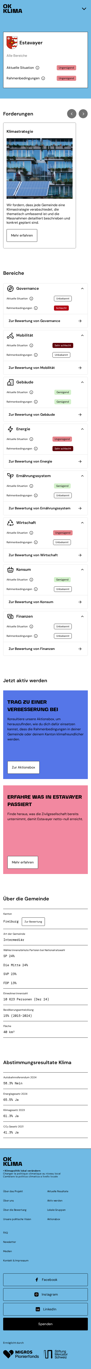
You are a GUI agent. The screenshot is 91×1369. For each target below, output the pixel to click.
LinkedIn (50, 1309)
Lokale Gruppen (56, 1210)
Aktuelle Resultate (57, 1191)
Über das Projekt (13, 1191)
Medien (7, 1251)
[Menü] (84, 8)
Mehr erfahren (22, 235)
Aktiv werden (54, 1200)
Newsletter (9, 1242)
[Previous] (71, 113)
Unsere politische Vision (17, 1219)
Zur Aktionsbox (23, 767)
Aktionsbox (53, 1219)
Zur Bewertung (33, 921)
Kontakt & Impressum (16, 1260)
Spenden (45, 1324)
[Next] (83, 113)
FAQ (5, 1232)
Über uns (8, 1200)
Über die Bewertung (14, 1210)
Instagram (50, 1294)
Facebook (50, 1279)
